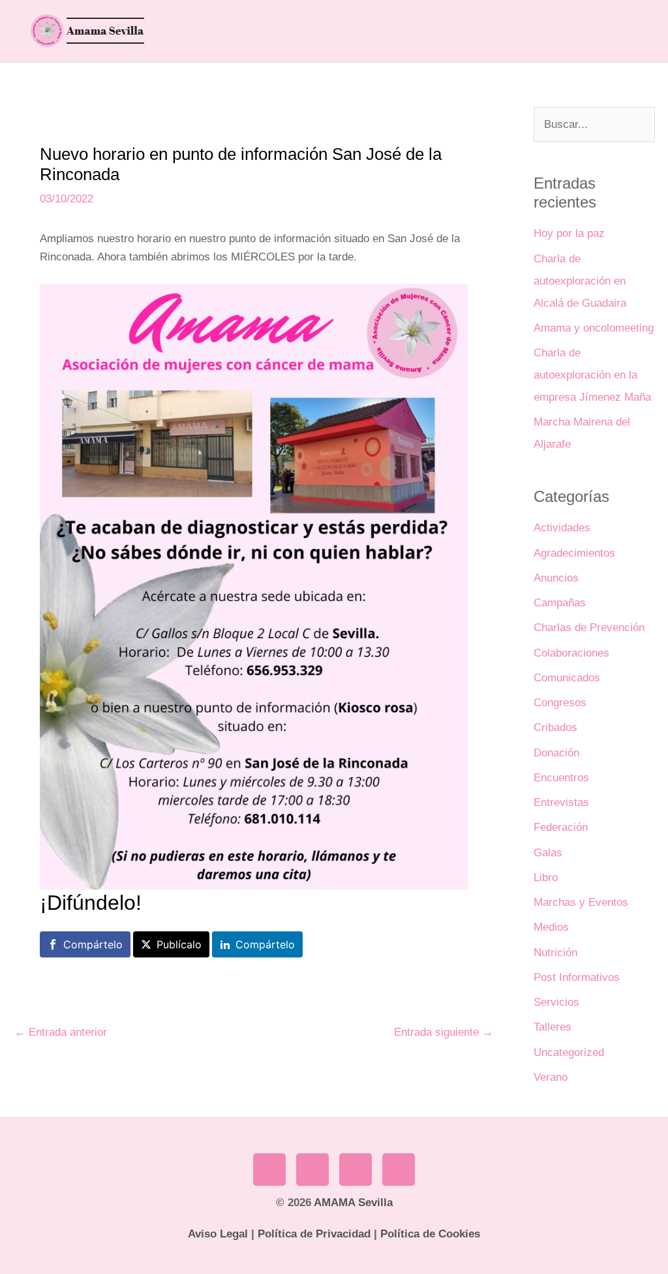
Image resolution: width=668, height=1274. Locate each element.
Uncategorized (569, 1052)
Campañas (560, 603)
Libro (546, 877)
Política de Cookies (430, 1234)
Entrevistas (561, 802)
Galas (548, 853)
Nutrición (555, 952)
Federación (561, 827)
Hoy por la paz (569, 233)
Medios (551, 927)
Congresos (560, 702)
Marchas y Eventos (581, 902)
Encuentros (561, 777)
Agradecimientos (574, 553)
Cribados (555, 727)
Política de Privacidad (314, 1234)
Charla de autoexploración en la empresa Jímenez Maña (592, 375)
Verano (551, 1077)
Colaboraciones (571, 653)
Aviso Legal (218, 1234)
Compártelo (93, 944)
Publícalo (179, 944)
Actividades (562, 527)
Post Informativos (577, 977)
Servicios (556, 1002)
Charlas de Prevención (589, 627)
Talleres (552, 1027)
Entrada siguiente (443, 1032)
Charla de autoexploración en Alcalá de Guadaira (580, 281)
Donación (556, 753)
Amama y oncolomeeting (594, 328)
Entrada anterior (60, 1032)
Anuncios (556, 578)
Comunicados (567, 678)
